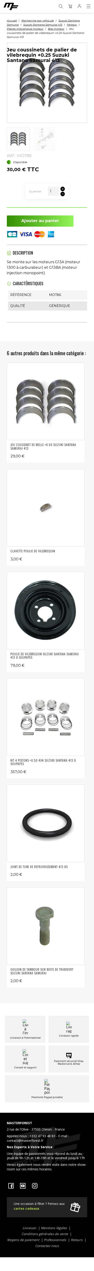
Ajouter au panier (40, 220)
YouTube (23, 1186)
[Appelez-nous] (47, 1147)
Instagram (35, 1186)
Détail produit (46, 401)
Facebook (11, 1186)
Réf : (11, 155)
